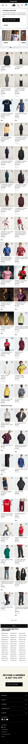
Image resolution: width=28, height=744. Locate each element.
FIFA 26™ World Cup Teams (14, 660)
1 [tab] (10, 47)
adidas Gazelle (5, 654)
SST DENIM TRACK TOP (20, 423)
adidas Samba (5, 637)
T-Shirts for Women (22, 656)
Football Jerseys (14, 637)
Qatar (5, 727)
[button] (12, 53)
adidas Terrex (5, 643)
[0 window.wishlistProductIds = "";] (6, 5)
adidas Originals (5, 633)
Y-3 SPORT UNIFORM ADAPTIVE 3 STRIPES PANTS (6, 90)
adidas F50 (13, 650)
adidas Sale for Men (14, 639)
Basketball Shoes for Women (5, 648)
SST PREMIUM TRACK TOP (7, 445)
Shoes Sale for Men (14, 643)
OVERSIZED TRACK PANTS (7, 607)
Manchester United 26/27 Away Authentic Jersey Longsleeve (6, 259)
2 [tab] (13, 47)
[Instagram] (4, 719)
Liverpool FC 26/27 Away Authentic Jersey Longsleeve (7, 233)
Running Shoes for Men (22, 633)
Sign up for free (12, 684)
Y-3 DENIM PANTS (19, 66)
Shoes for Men (22, 635)
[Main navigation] (2, 5)
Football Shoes (14, 633)
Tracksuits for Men (5, 635)
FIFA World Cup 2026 (14, 652)
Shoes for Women (22, 639)
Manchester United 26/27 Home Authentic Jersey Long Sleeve (20, 233)
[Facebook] (2, 719)
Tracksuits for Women (5, 660)
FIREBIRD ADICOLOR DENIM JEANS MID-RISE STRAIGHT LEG (7, 583)
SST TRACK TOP (18, 399)
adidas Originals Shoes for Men (5, 641)
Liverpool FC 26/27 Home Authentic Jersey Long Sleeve (21, 259)
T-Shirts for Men (22, 643)
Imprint (2, 736)
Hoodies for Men (22, 648)
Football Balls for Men (14, 658)
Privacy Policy (4, 731)
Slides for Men (22, 660)
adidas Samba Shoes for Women (5, 650)
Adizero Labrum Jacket (21, 469)
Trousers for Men (22, 652)
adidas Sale (13, 635)
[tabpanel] (14, 339)
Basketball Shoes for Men (5, 639)
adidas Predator (14, 645)
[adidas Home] (14, 5)
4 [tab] (17, 47)
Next (14, 625)
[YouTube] (7, 719)
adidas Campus (5, 645)
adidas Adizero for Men (22, 658)
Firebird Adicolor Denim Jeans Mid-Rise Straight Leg (21, 609)
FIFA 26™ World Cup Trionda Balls (14, 656)
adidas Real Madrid (14, 654)
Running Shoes (22, 641)
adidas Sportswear (5, 652)
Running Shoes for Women (22, 645)
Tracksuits (4, 656)
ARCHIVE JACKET (19, 491)
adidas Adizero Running (22, 650)
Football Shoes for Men (14, 641)
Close (6, 25)
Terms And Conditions (5, 734)
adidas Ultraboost (22, 637)
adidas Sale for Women (14, 648)
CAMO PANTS (4, 469)
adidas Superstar (5, 658)
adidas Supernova (22, 654)
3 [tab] (15, 47)
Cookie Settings (4, 729)
